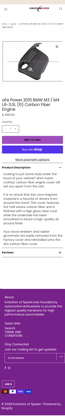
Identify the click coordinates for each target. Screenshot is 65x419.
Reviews (8, 252)
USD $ (8, 384)
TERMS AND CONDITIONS (14, 334)
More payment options (33, 159)
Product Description (16, 167)
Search (10, 328)
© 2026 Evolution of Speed (21, 404)
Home (4, 24)
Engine (13, 24)
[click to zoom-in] (57, 46)
